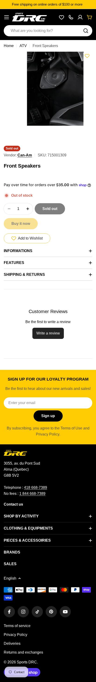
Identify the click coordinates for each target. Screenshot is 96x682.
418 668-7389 (35, 488)
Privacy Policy (15, 635)
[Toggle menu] (6, 17)
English (10, 578)
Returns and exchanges (23, 652)
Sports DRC (27, 662)
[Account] (80, 17)
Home (9, 46)
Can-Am (24, 155)
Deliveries (12, 643)
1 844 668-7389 (32, 494)
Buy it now (20, 224)
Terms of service (17, 626)
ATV (23, 46)
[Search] (86, 31)
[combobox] (48, 30)
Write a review (48, 333)
